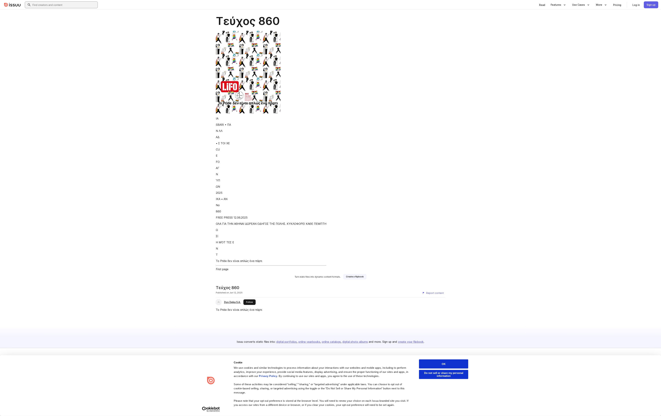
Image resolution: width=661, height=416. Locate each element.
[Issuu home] (12, 5)
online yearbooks (309, 341)
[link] (542, 4)
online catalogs (331, 341)
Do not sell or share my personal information (443, 374)
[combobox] (64, 5)
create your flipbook (411, 341)
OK (444, 364)
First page (222, 269)
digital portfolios (286, 341)
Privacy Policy (268, 376)
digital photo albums (355, 341)
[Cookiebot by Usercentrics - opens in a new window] (211, 409)
